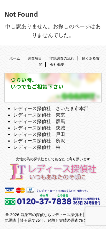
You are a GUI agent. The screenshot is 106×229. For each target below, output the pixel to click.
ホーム (14, 58)
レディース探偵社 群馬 (39, 121)
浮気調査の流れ (61, 58)
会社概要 (57, 64)
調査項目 (35, 58)
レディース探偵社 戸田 (39, 134)
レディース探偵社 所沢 (39, 141)
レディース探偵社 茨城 (39, 128)
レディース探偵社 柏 (36, 147)
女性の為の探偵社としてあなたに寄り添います (53, 159)
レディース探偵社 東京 (39, 115)
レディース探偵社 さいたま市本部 (51, 108)
